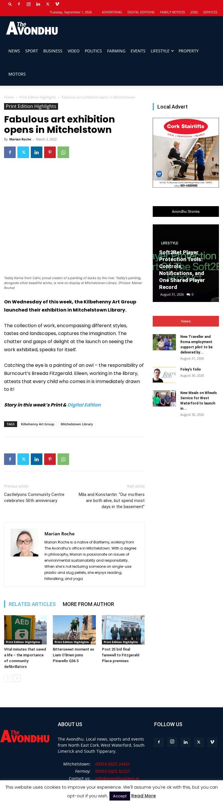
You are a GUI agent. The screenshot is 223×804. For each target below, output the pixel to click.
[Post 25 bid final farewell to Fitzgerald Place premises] (123, 629)
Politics (93, 51)
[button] (10, 4)
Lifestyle (160, 51)
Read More (143, 796)
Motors (17, 74)
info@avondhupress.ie (117, 778)
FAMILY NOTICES (172, 12)
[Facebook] (19, 4)
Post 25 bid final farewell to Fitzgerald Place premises (120, 655)
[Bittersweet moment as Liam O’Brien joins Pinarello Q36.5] (74, 629)
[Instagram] (28, 4)
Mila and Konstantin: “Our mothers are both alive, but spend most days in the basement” (112, 500)
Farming (116, 51)
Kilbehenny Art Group (37, 424)
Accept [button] (120, 796)
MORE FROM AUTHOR (88, 604)
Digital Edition (84, 405)
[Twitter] (47, 4)
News (14, 51)
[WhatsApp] (63, 152)
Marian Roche (20, 139)
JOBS (194, 12)
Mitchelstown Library (77, 424)
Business (52, 51)
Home (9, 97)
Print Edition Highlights (37, 97)
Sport (31, 51)
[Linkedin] (38, 4)
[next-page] (17, 678)
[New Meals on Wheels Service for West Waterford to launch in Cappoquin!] (164, 398)
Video (74, 51)
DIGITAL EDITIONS (140, 12)
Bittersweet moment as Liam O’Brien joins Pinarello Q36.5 (73, 655)
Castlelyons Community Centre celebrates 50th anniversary (34, 497)
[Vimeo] (57, 4)
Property (189, 51)
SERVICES (210, 12)
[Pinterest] (50, 152)
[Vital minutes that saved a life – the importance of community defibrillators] (25, 629)
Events (138, 51)
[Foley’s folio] (164, 375)
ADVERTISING (112, 12)
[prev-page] (7, 678)
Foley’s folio (190, 369)
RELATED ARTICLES (32, 604)
